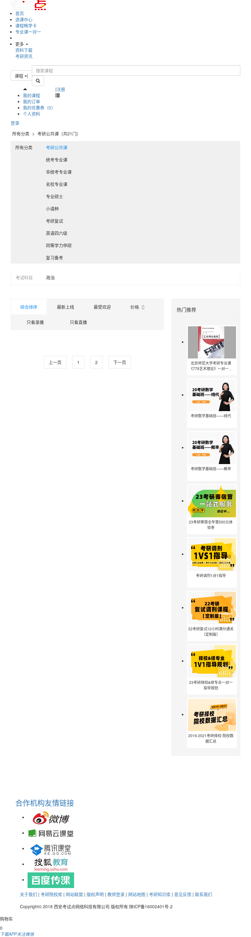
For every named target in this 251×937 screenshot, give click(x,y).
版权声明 (95, 894)
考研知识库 (159, 894)
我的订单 (31, 101)
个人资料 (31, 114)
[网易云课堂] (51, 833)
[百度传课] (51, 879)
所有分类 (20, 133)
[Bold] (38, 81)
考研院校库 (51, 894)
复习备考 (54, 257)
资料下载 (23, 50)
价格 (134, 307)
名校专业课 (56, 184)
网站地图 (136, 894)
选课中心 (23, 19)
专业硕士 (54, 196)
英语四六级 (56, 233)
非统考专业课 (59, 172)
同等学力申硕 (59, 245)
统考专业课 (56, 159)
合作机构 (30, 802)
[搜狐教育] (51, 864)
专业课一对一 (28, 31)
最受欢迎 (102, 307)
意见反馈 (182, 894)
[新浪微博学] (51, 817)
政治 (50, 277)
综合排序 (28, 307)
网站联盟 (74, 894)
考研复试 (54, 221)
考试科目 (24, 277)
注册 (61, 89)
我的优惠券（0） (39, 107)
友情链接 (59, 802)
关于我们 (28, 894)
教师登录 (116, 894)
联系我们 (203, 894)
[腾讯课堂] (51, 848)
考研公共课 (48, 133)
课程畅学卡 (26, 25)
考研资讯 (23, 56)
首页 (19, 13)
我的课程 (31, 95)
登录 (15, 123)
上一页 (55, 362)
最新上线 (65, 307)
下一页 (119, 362)
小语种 (52, 208)
